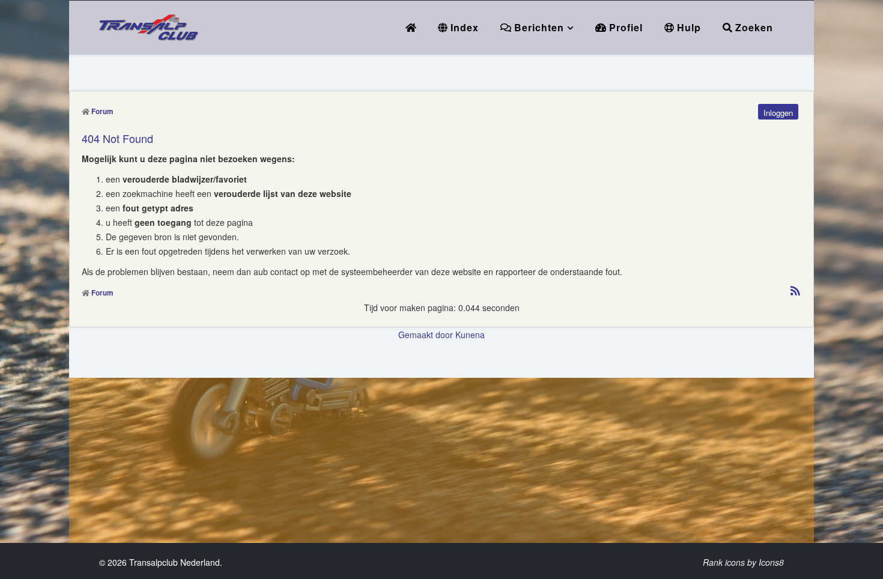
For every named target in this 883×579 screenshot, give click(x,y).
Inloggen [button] (778, 112)
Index (463, 27)
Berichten (537, 27)
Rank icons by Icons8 (743, 562)
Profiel (624, 27)
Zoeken (752, 27)
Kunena (470, 335)
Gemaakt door (426, 335)
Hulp (687, 27)
